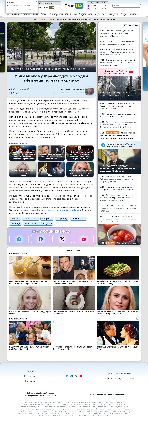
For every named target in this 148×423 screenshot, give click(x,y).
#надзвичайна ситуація (38, 223)
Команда (29, 381)
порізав (58, 100)
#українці (61, 218)
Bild (41, 109)
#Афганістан (30, 218)
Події (46, 19)
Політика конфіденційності (119, 378)
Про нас (29, 371)
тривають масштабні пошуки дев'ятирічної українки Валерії (50, 210)
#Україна (47, 218)
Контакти (29, 376)
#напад (15, 218)
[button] (59, 7)
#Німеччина (78, 218)
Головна (36, 19)
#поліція (16, 223)
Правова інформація (118, 373)
